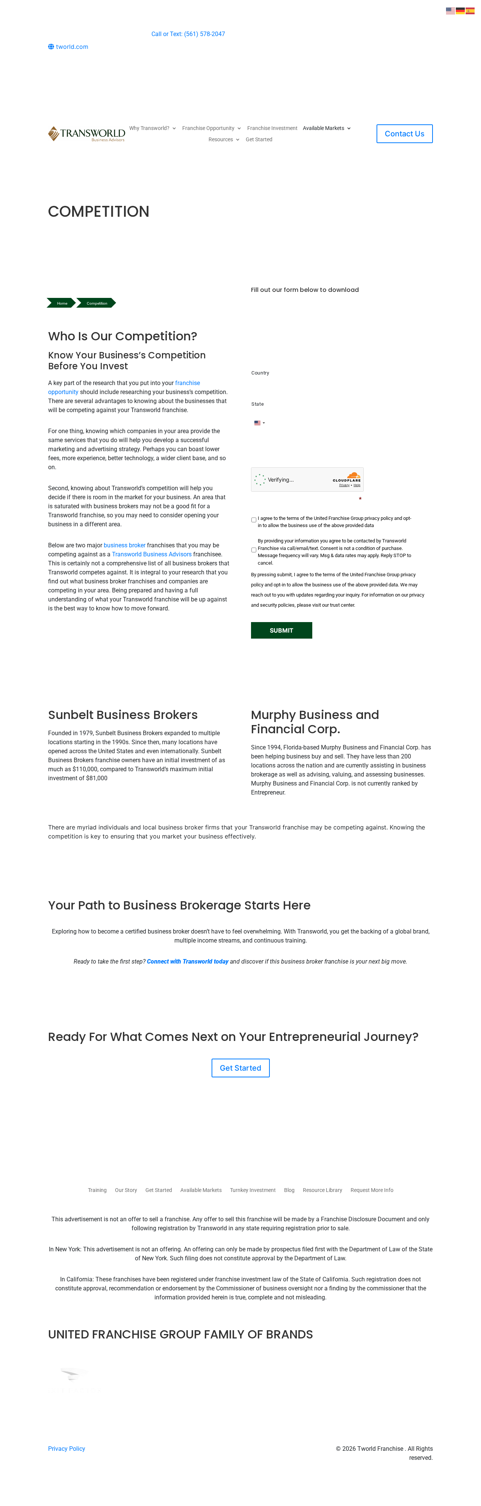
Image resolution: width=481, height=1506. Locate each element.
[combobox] (259, 423)
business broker (124, 545)
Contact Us (405, 133)
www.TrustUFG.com (359, 459)
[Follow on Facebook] (397, 56)
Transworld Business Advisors (152, 554)
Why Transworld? (149, 128)
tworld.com (71, 46)
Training (97, 1190)
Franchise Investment (272, 128)
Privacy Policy (66, 1448)
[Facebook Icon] (231, 1448)
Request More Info (372, 1190)
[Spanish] (470, 10)
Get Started (259, 139)
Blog (289, 1190)
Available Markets (201, 1190)
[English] (451, 10)
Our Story (126, 1190)
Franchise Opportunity (208, 128)
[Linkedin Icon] (248, 1448)
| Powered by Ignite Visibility (396, 1466)
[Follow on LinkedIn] (427, 56)
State (257, 404)
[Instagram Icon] (239, 1448)
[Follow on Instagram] (412, 56)
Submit (281, 630)
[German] (461, 10)
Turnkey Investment (253, 1190)
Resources (221, 139)
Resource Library (322, 1190)
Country (260, 373)
